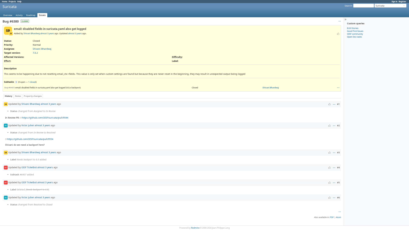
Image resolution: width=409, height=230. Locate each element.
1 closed (32, 81)
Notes (18, 96)
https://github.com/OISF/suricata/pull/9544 (45, 117)
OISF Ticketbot (29, 167)
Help (19, 1)
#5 (338, 182)
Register (402, 1)
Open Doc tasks (354, 36)
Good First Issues (355, 31)
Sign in (394, 1)
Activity (19, 15)
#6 (338, 197)
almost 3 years (47, 33)
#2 (338, 125)
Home (4, 1)
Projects (12, 1)
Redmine (195, 227)
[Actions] (338, 87)
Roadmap (30, 15)
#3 (338, 152)
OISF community (355, 33)
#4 (338, 167)
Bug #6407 (9, 87)
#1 (338, 104)
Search (348, 5)
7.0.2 (35, 52)
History (8, 96)
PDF (332, 217)
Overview (7, 15)
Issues (42, 15)
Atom (338, 217)
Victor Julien (27, 125)
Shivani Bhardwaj (31, 33)
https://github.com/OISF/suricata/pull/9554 (30, 139)
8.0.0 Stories (352, 28)
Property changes (33, 96)
